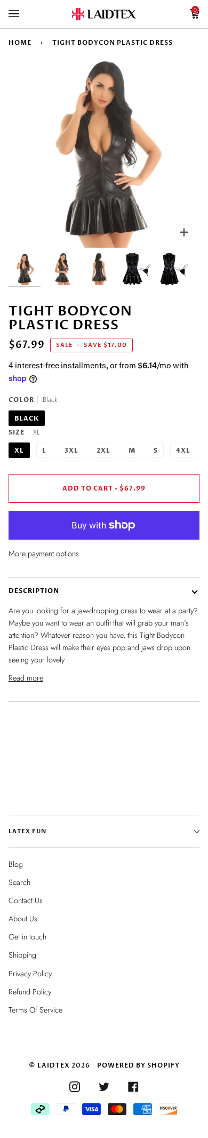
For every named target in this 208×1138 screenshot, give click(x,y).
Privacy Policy (30, 973)
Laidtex (53, 1065)
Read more (26, 678)
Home (20, 42)
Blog (16, 864)
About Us (23, 918)
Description (34, 591)
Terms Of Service (35, 1010)
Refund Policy (30, 991)
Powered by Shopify (138, 1065)
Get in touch (27, 936)
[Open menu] (25, 14)
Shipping (22, 955)
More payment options (44, 553)
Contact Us (26, 900)
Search (19, 882)
